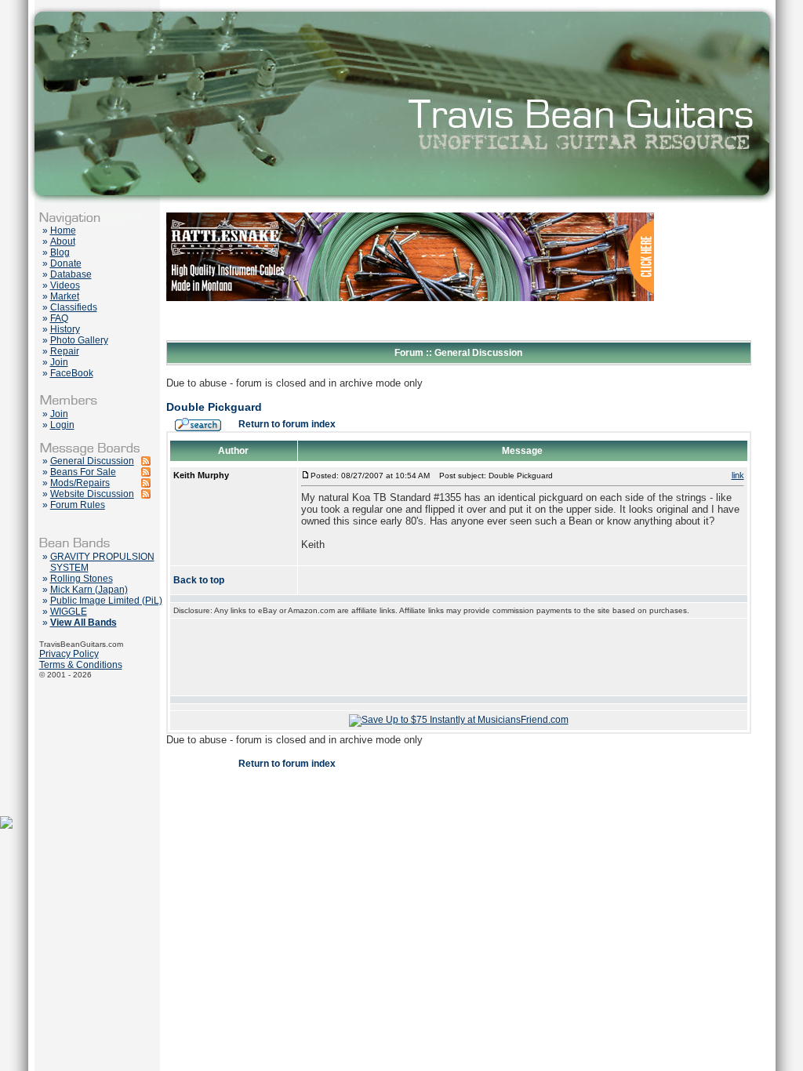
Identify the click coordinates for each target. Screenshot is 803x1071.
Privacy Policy (69, 653)
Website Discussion (92, 493)
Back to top (198, 580)
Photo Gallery (79, 340)
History (65, 329)
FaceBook (71, 373)
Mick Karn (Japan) (89, 589)
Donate (66, 263)
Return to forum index (287, 424)
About (62, 241)
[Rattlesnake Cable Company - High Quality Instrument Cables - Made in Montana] (410, 337)
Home (63, 230)
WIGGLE (68, 611)
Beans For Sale (83, 472)
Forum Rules (77, 504)
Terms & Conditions (80, 664)
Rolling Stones (81, 578)
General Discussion (92, 461)
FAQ (59, 318)
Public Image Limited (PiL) (106, 600)
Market (64, 296)
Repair (64, 351)
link (738, 475)
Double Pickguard (214, 407)
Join (59, 362)
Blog (60, 252)
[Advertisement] (458, 657)
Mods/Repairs (80, 482)
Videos (65, 285)
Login (62, 424)
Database (71, 274)
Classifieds (73, 307)
